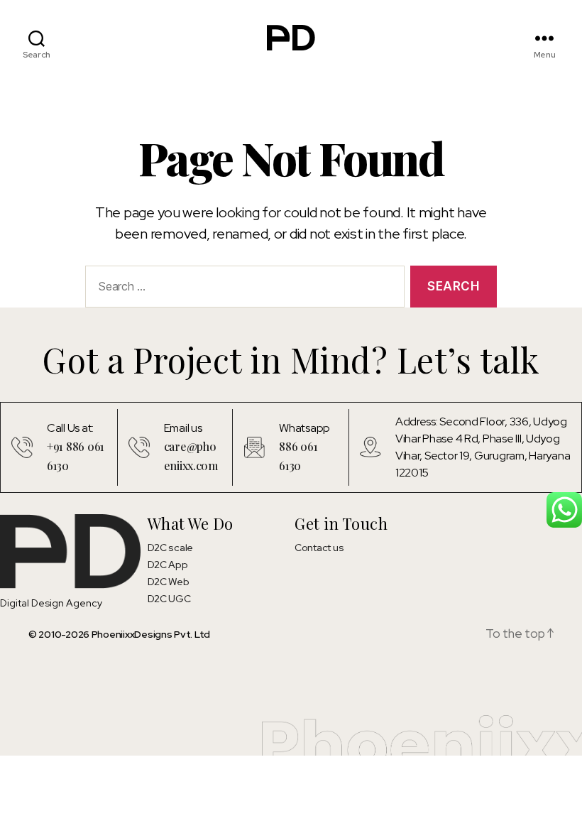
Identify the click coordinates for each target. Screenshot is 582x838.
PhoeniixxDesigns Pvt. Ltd (151, 634)
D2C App (168, 564)
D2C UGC (169, 598)
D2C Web (169, 581)
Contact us (319, 547)
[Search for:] (242, 289)
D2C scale (171, 547)
